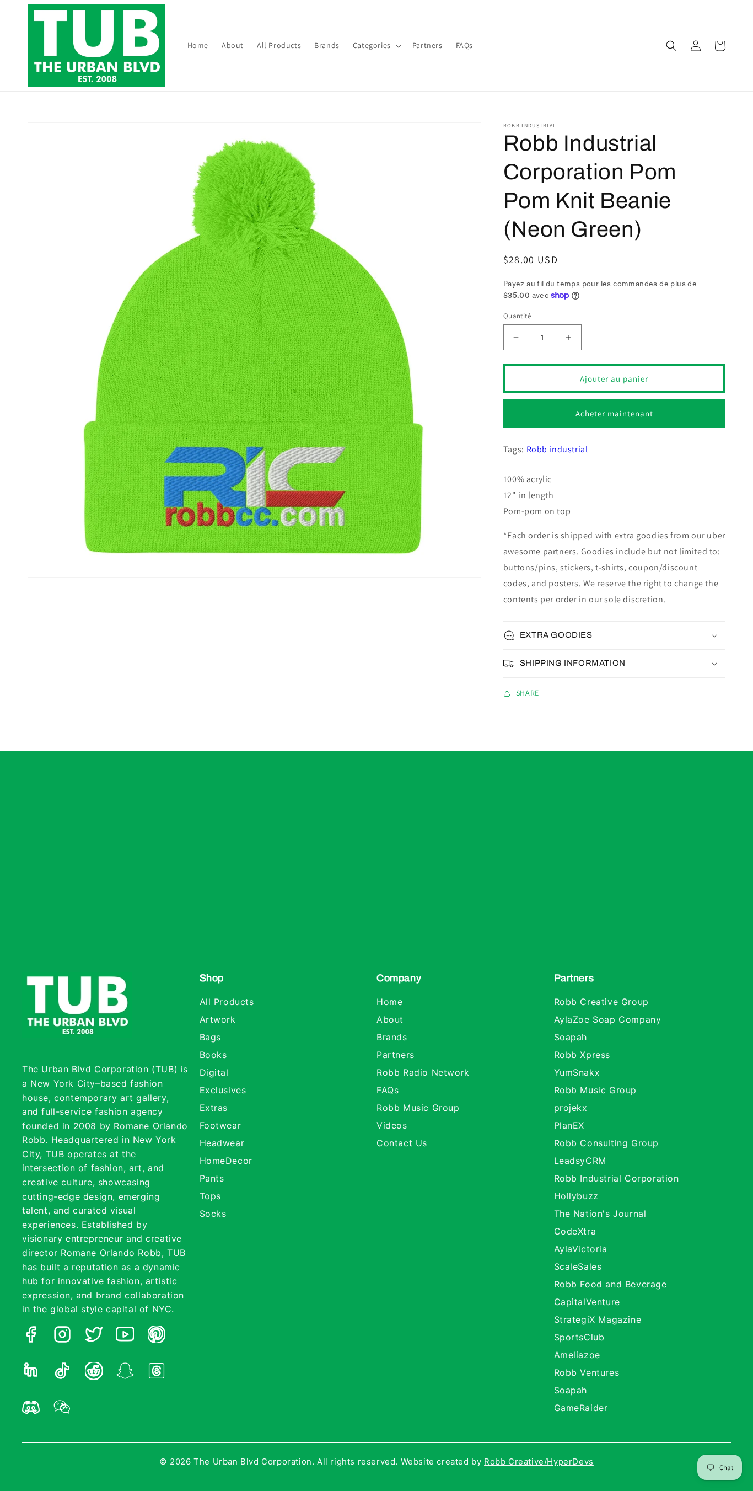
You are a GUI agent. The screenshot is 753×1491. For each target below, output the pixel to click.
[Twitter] (94, 1337)
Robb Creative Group (601, 1001)
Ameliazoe (577, 1354)
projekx (571, 1107)
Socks (213, 1213)
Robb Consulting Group (606, 1142)
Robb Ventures (587, 1372)
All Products (227, 1001)
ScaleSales (578, 1266)
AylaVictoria (580, 1248)
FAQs (387, 1089)
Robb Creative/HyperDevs (539, 1461)
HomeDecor (226, 1160)
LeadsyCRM (580, 1160)
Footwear (220, 1125)
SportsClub (579, 1337)
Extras (214, 1107)
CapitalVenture (587, 1301)
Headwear (222, 1142)
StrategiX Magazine (598, 1319)
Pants (212, 1178)
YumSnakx (577, 1072)
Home (389, 1001)
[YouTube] (125, 1337)
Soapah (571, 1037)
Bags (210, 1037)
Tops (210, 1195)
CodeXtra (575, 1231)
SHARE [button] (527, 693)
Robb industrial (557, 449)
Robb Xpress (582, 1054)
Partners (395, 1054)
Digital (214, 1072)
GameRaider (581, 1407)
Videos (391, 1125)
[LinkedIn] (31, 1373)
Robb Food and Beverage (610, 1284)
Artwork (218, 1019)
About (390, 1019)
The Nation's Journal (600, 1213)
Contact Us (401, 1142)
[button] (376, 45)
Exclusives (223, 1089)
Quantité (517, 315)
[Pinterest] (156, 1337)
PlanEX (569, 1125)
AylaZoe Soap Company (607, 1019)
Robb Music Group (418, 1107)
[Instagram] (62, 1337)
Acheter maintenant (614, 413)
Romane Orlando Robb (111, 1252)
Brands (391, 1037)
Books (213, 1054)
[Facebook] (31, 1337)
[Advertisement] (376, 872)
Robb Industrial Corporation (616, 1178)
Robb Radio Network (423, 1072)
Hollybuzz (576, 1195)
